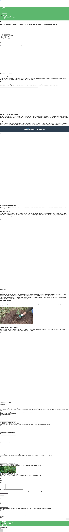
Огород (3, 8)
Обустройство (4, 13)
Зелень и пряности (7, 16)
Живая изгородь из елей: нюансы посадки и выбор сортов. (10, 454)
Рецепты (2, 514)
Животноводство (7, 19)
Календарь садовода (6, 2)
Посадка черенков (5, 36)
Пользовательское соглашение (7, 522)
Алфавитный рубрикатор (6, 525)
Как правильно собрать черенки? (8, 33)
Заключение (4, 40)
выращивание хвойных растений (8, 412)
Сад (3, 9)
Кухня (3, 14)
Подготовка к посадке (6, 34)
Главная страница (3, 21)
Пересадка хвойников (6, 38)
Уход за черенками (5, 37)
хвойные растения (17, 412)
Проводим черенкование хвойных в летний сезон (9, 464)
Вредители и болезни (6, 12)
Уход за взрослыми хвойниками (8, 39)
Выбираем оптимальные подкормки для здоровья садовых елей (11, 433)
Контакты (4, 524)
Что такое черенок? (5, 30)
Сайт (1, 482)
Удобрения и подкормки (8, 18)
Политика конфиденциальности (7, 523)
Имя (1, 478)
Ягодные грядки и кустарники (9, 17)
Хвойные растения (16, 27)
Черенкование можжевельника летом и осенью (9, 474)
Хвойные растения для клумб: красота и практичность (9, 423)
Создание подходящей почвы (7, 35)
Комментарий (2, 489)
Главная (3, 7)
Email (1, 480)
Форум (3, 3)
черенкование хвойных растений (26, 412)
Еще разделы (4, 15)
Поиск (1, 517)
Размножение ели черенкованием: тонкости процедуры (10, 443)
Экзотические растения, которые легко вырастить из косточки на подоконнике (14, 498)
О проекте (4, 521)
